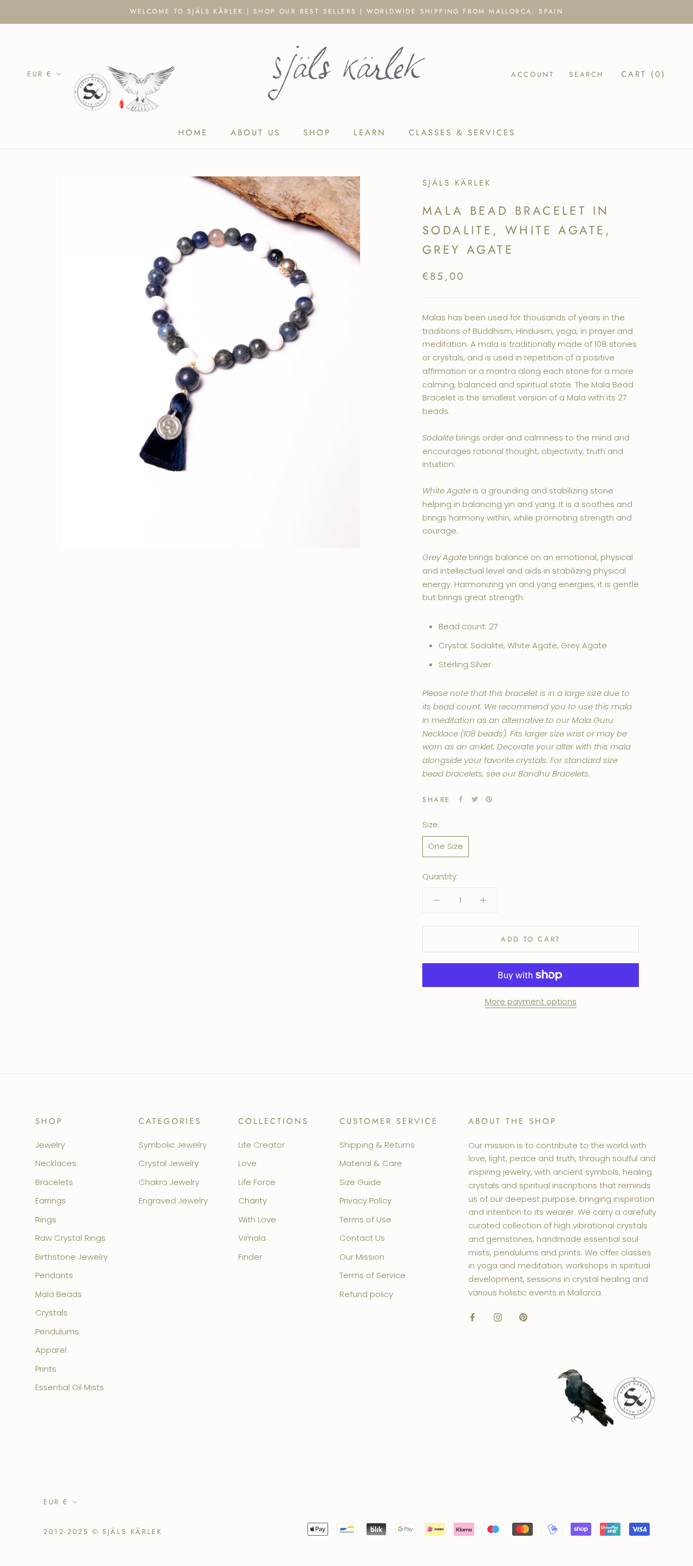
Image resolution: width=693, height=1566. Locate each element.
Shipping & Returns (377, 1144)
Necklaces (55, 1163)
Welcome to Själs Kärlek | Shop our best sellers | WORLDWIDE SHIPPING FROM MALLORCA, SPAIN (347, 11)
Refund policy (366, 1294)
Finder (250, 1256)
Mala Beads (58, 1294)
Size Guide (360, 1182)
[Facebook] (460, 799)
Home (193, 133)
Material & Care (370, 1163)
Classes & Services (462, 133)
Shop (317, 133)
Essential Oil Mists (69, 1387)
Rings (45, 1219)
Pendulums (57, 1331)
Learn (370, 133)
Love (247, 1163)
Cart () (643, 74)
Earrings (50, 1200)
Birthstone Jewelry (71, 1256)
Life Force (257, 1182)
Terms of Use (365, 1219)
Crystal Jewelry (169, 1163)
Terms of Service (372, 1275)
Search (586, 74)
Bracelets (54, 1182)
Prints (45, 1368)
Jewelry (50, 1144)
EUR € (40, 74)
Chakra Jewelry (169, 1182)
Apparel (51, 1350)
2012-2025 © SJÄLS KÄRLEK (102, 1531)
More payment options (531, 1001)
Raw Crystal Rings (70, 1237)
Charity (252, 1200)
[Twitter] (475, 799)
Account (532, 74)
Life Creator (261, 1144)
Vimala (252, 1237)
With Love (257, 1219)
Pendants (54, 1275)
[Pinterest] (489, 799)
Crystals (51, 1312)
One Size (445, 846)
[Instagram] (498, 1317)
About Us (255, 133)
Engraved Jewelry (173, 1200)
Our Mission (361, 1256)
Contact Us (362, 1237)
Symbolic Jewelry (173, 1144)
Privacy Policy (365, 1200)
